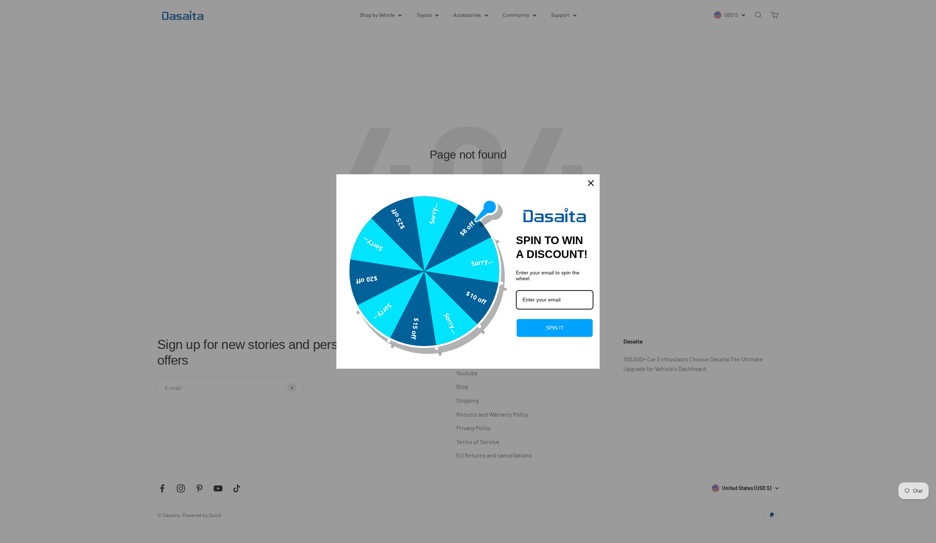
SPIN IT (555, 328)
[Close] (591, 183)
